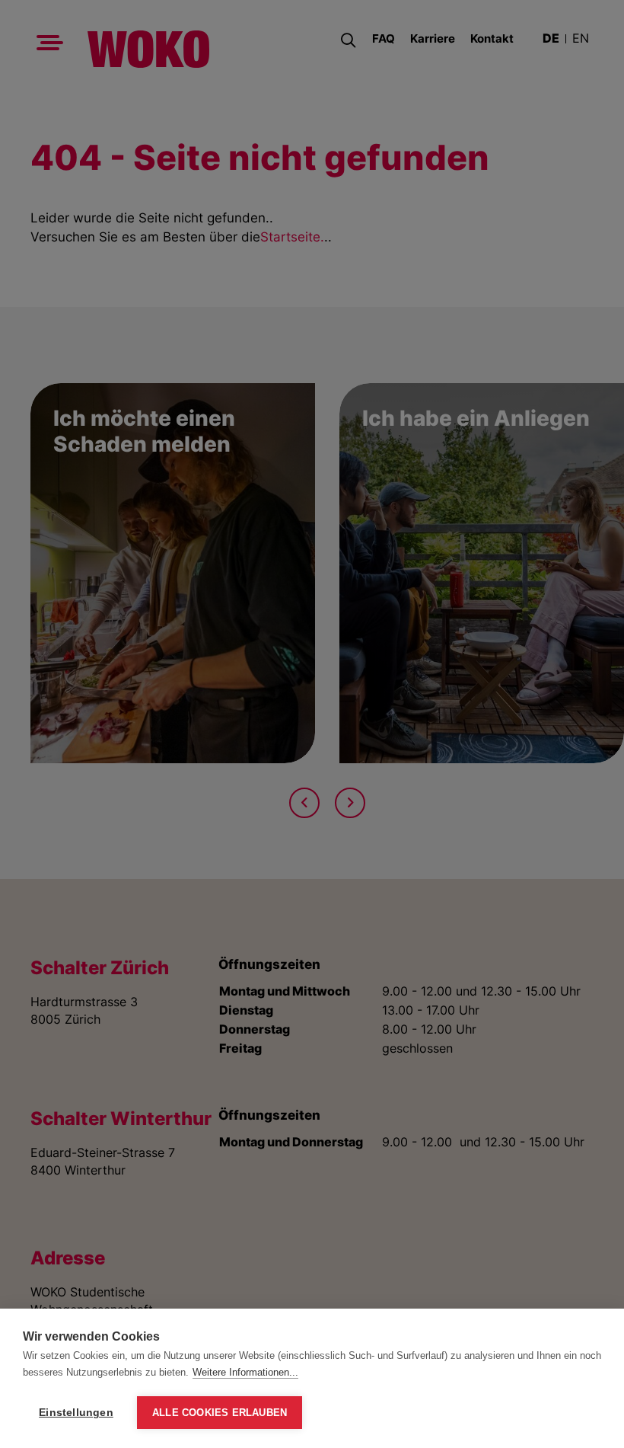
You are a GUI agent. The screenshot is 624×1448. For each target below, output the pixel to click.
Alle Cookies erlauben (219, 1412)
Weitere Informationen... (245, 1372)
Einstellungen (76, 1412)
